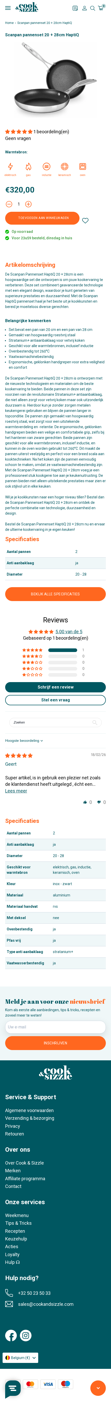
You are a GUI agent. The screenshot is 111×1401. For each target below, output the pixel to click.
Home (9, 23)
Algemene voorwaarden (29, 1110)
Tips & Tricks (18, 1223)
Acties (11, 1246)
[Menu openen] (39, 8)
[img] (19, 755)
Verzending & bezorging (29, 1118)
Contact (13, 1186)
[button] (19, 131)
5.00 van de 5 (69, 631)
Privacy (12, 1126)
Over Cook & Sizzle (24, 1163)
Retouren (14, 1133)
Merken (13, 1170)
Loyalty (12, 1254)
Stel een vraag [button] (55, 700)
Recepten (15, 1231)
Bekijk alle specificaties (55, 594)
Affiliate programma (25, 1178)
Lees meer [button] (16, 791)
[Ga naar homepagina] (26, 7)
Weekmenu (17, 1215)
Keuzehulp (16, 1238)
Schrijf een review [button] (56, 687)
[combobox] (20, 1358)
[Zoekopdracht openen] (92, 8)
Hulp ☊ (12, 1262)
